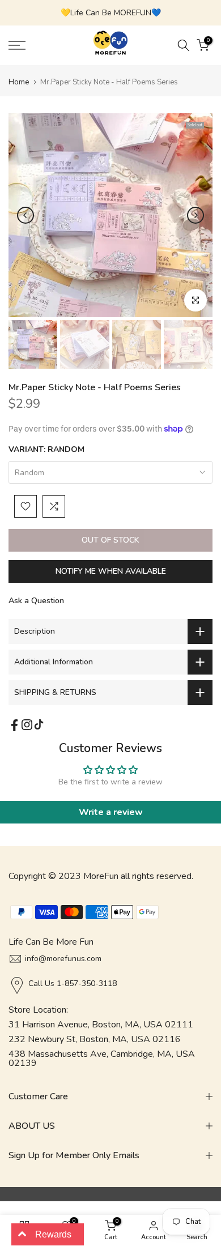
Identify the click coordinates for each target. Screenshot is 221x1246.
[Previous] (25, 215)
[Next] (195, 215)
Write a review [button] (111, 812)
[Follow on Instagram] (27, 724)
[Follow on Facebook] (14, 725)
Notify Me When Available (111, 571)
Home (18, 82)
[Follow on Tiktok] (38, 724)
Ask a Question (36, 600)
